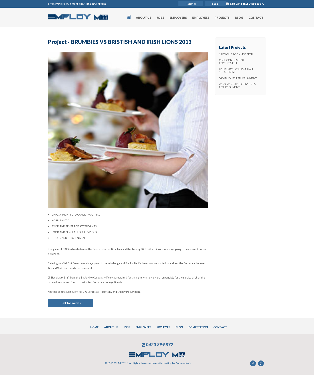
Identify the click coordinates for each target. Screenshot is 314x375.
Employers (178, 17)
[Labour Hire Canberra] (78, 18)
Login (215, 3)
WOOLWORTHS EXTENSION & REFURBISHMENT (237, 85)
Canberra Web (183, 363)
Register (191, 3)
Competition (198, 327)
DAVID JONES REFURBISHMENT (238, 78)
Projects (222, 17)
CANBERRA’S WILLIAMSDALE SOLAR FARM (236, 70)
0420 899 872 (159, 344)
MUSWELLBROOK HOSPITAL (236, 54)
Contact (256, 17)
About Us (143, 17)
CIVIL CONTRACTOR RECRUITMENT (232, 61)
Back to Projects (71, 303)
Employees (200, 17)
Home (94, 327)
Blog (239, 17)
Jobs (160, 17)
